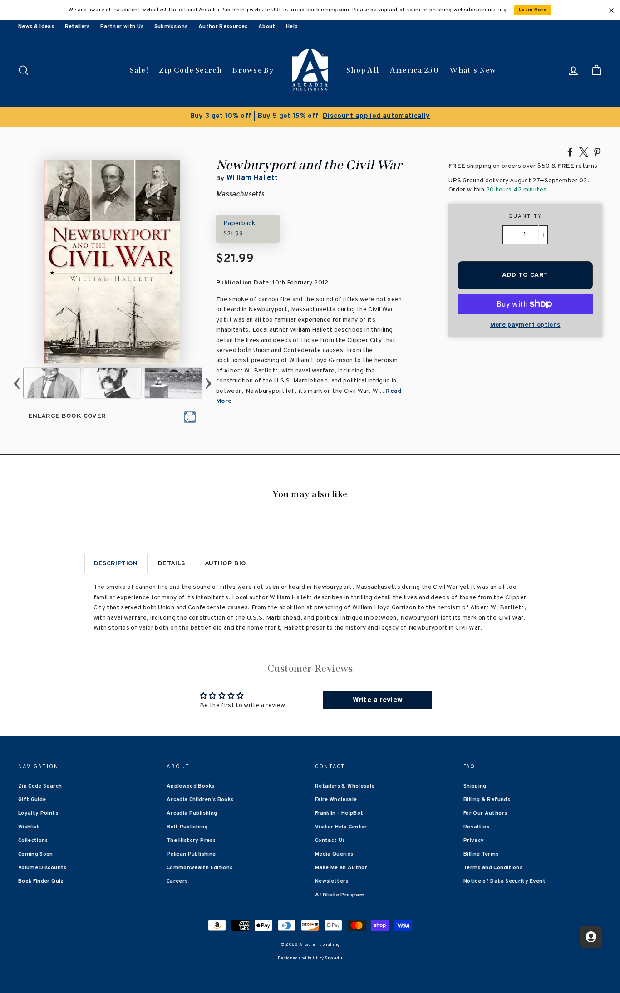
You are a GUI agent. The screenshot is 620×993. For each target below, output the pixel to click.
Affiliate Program (339, 895)
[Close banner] (611, 10)
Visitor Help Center (341, 827)
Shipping (475, 786)
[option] (310, 116)
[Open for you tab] (591, 937)
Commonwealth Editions (199, 867)
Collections (33, 840)
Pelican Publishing (191, 854)
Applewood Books (190, 786)
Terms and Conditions (492, 867)
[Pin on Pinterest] (597, 151)
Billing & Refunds (486, 799)
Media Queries (334, 854)
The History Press (191, 840)
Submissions (171, 26)
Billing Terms (481, 854)
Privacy (473, 840)
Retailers (77, 26)
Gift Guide (32, 799)
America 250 (414, 70)
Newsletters (332, 881)
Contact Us (330, 840)
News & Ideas (36, 26)
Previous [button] (17, 383)
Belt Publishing (187, 827)
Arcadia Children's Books (200, 799)
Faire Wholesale (336, 799)
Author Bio (225, 563)
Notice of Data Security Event (504, 881)
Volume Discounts (42, 867)
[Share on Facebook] (570, 151)
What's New (472, 70)
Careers (177, 881)
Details (171, 563)
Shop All (362, 70)
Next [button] (208, 383)
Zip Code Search (190, 70)
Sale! (139, 70)
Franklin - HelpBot (339, 813)
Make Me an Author (341, 867)
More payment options (525, 325)
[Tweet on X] (583, 151)
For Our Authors (485, 813)
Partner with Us (121, 26)
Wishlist (28, 827)
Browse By (253, 70)
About (267, 26)
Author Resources (223, 26)
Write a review (378, 700)
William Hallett (252, 178)
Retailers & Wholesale (344, 786)
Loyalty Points (38, 813)
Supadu (333, 958)
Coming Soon (35, 854)
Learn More (533, 10)
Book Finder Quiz (41, 881)
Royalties (476, 827)
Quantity (525, 216)
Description (116, 563)
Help (292, 26)
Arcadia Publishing (192, 813)
